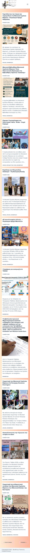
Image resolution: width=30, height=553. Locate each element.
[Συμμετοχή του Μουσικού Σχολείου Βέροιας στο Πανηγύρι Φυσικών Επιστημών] (15, 399)
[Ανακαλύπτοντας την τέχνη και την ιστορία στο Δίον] (15, 449)
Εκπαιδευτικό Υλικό (11, 165)
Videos (4, 115)
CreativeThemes (6, 551)
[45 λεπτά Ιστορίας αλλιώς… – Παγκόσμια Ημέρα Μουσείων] (15, 236)
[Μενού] (27, 4)
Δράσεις (4, 62)
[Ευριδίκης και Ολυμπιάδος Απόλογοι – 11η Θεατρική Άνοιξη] (15, 186)
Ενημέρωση (10, 62)
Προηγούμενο (8, 542)
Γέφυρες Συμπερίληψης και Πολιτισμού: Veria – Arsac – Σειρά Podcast (14, 122)
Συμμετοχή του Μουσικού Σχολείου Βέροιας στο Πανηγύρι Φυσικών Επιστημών (15, 383)
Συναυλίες (15, 534)
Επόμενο (23, 542)
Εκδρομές (5, 479)
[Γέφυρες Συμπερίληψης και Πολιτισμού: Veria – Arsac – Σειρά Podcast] (15, 139)
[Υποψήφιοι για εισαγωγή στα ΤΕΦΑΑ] (15, 286)
